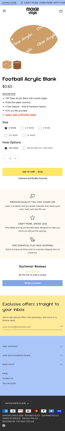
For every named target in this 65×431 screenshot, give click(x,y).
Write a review (32, 283)
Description (8, 94)
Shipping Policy (50, 415)
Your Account (9, 383)
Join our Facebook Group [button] (16, 355)
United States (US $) (15, 403)
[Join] (60, 326)
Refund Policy (32, 415)
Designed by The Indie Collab (18, 421)
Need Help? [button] (8, 364)
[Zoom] (8, 54)
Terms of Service (11, 418)
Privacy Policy (30, 418)
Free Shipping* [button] (10, 346)
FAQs (5, 373)
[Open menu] (6, 11)
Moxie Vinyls (11, 415)
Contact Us (7, 378)
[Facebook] (3, 425)
